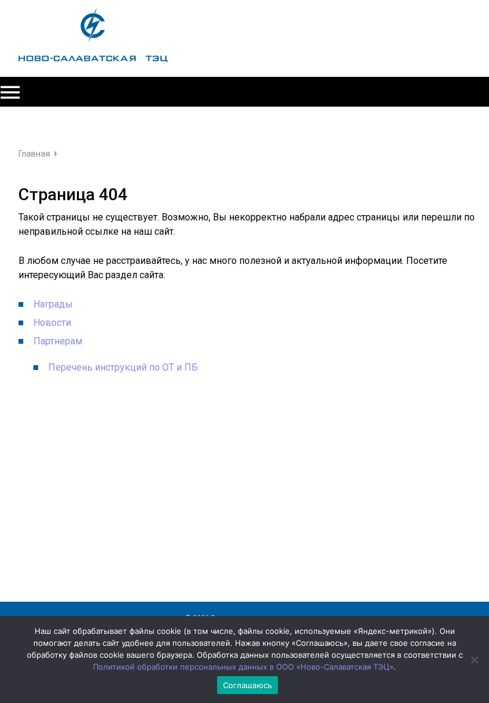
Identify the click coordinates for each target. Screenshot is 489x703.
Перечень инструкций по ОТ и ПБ (123, 367)
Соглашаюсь (248, 685)
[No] (474, 659)
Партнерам (57, 341)
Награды (53, 304)
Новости (52, 322)
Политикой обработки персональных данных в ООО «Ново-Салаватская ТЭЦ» (243, 666)
